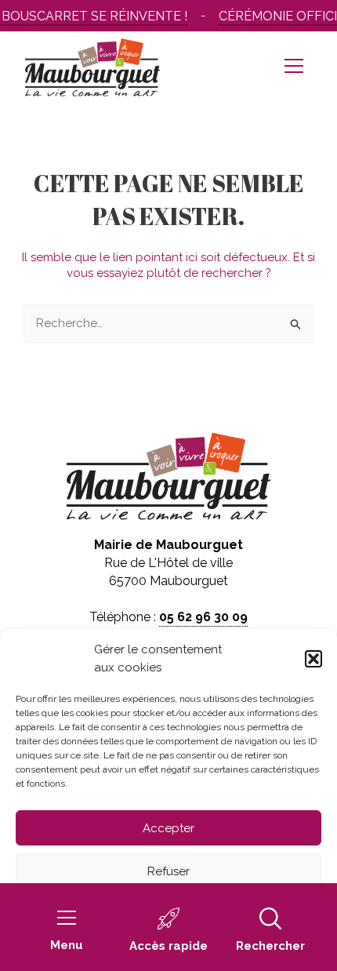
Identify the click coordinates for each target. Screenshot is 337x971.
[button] (313, 659)
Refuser (168, 871)
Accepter (168, 828)
